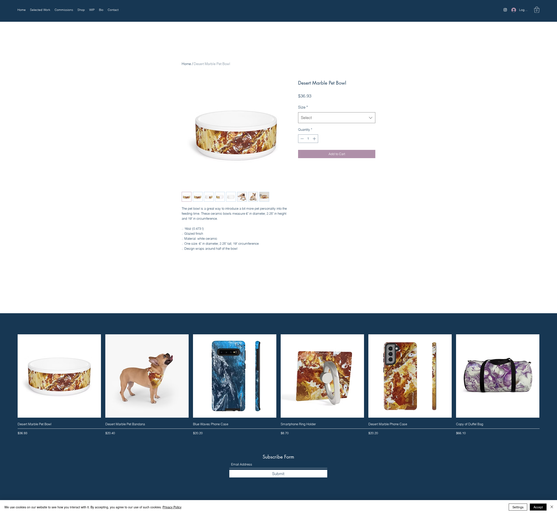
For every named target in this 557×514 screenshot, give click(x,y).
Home (186, 64)
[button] (536, 10)
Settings (517, 507)
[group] (278, 385)
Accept (538, 507)
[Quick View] (59, 376)
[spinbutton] (308, 139)
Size (303, 107)
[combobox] (336, 117)
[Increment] (315, 139)
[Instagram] (505, 10)
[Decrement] (302, 139)
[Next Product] (545, 375)
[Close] (551, 507)
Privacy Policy (172, 507)
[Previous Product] (11, 375)
